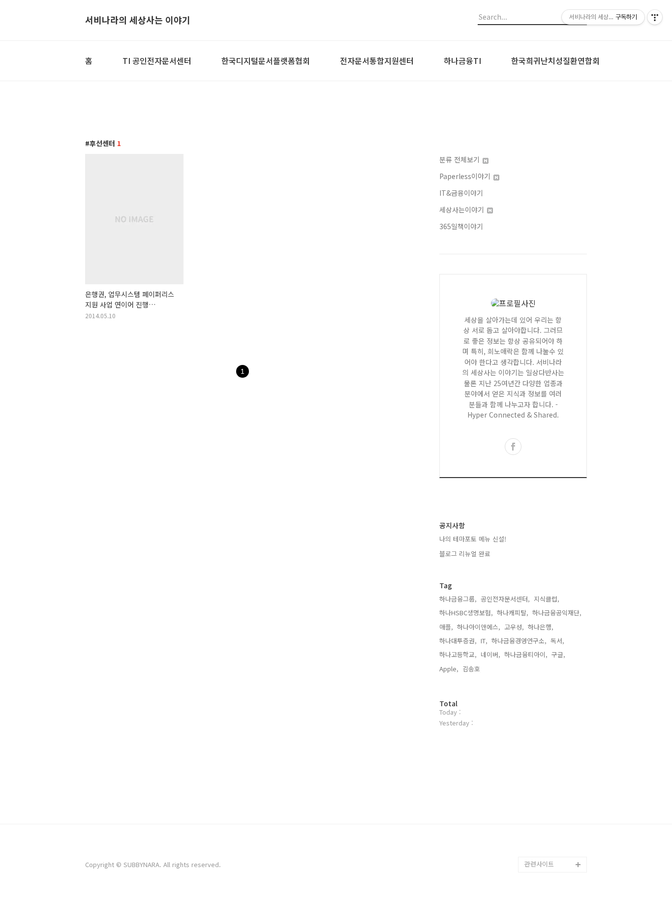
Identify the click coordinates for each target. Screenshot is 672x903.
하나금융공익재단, (556, 612)
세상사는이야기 (462, 209)
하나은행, (540, 627)
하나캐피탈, (512, 612)
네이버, (490, 654)
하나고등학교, (458, 654)
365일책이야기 (461, 226)
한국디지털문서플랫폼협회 (265, 60)
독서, (557, 640)
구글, (558, 654)
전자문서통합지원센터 (377, 60)
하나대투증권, (458, 640)
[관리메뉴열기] (654, 17)
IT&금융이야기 (461, 193)
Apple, (448, 668)
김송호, (472, 668)
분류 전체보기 (460, 159)
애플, (446, 627)
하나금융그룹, (458, 598)
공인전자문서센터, (505, 598)
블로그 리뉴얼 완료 (464, 553)
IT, (484, 640)
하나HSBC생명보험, (466, 612)
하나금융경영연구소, (519, 640)
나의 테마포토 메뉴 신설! (472, 538)
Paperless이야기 (465, 176)
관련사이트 (539, 864)
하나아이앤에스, (478, 627)
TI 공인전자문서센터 (156, 60)
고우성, (514, 627)
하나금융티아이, (526, 654)
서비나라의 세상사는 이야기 (137, 20)
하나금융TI (462, 60)
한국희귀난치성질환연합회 (555, 60)
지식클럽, (546, 598)
